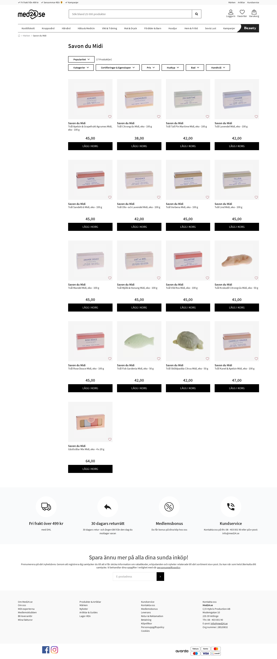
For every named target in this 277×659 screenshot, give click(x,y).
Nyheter (84, 608)
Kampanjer (72, 2)
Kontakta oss (148, 605)
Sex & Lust (210, 28)
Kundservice (253, 2)
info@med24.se (219, 623)
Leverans (146, 612)
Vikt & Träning (109, 28)
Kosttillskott (28, 28)
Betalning (146, 619)
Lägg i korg (90, 146)
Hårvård (66, 28)
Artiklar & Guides (89, 612)
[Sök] (196, 14)
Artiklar (241, 2)
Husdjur (172, 28)
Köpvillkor (146, 623)
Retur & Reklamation (152, 616)
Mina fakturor (25, 619)
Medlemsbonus (149, 608)
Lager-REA (85, 616)
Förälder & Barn (152, 28)
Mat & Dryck (130, 28)
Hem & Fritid (191, 28)
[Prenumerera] (160, 576)
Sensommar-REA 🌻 (53, 2)
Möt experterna (26, 608)
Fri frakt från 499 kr (29, 2)
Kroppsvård (48, 28)
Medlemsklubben (27, 612)
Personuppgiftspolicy (152, 627)
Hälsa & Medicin (86, 28)
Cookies (145, 630)
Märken (231, 2)
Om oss (22, 605)
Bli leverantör (25, 616)
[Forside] (19, 35)
